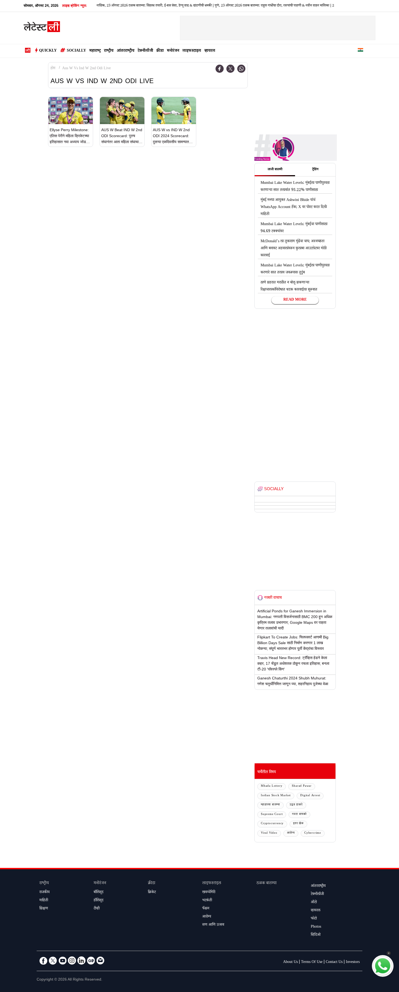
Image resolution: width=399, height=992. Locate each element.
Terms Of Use (311, 962)
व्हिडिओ (316, 935)
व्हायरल (209, 51)
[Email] (100, 960)
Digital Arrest (310, 795)
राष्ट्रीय (108, 51)
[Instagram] (72, 960)
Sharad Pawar (302, 786)
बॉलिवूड (98, 893)
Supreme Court (272, 814)
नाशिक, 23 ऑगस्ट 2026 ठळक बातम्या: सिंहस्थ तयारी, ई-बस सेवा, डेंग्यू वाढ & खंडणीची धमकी (141, 6)
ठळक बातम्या (266, 883)
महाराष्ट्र (95, 51)
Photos (316, 927)
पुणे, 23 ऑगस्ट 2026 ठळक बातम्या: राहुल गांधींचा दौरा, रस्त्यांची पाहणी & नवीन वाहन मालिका (259, 6)
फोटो (314, 919)
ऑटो (314, 903)
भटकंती (207, 901)
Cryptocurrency (272, 823)
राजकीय (44, 893)
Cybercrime (312, 833)
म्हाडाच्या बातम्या (270, 805)
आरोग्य (291, 833)
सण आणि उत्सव (213, 925)
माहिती (43, 901)
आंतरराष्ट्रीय (125, 51)
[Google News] (91, 960)
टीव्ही (97, 909)
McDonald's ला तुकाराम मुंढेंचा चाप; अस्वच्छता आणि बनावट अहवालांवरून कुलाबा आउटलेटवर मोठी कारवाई (294, 249)
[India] (360, 51)
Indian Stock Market (276, 795)
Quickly (48, 51)
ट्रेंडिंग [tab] (315, 169)
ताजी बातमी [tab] (275, 169)
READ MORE (295, 300)
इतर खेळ (298, 823)
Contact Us (334, 962)
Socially (76, 51)
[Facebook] (220, 69)
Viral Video (269, 833)
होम (52, 69)
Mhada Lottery (271, 786)
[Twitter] (230, 69)
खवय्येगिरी (208, 893)
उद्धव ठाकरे (296, 805)
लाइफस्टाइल (191, 51)
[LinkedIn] (81, 960)
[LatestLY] (42, 28)
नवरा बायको (299, 814)
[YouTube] (62, 960)
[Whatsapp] (241, 69)
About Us (290, 962)
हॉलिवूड (98, 901)
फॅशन (205, 909)
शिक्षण (43, 909)
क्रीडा (160, 51)
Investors (353, 962)
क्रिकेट (152, 893)
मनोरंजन (173, 51)
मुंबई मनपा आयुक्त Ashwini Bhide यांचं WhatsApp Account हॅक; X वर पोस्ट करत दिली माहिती (294, 207)
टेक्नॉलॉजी (145, 51)
